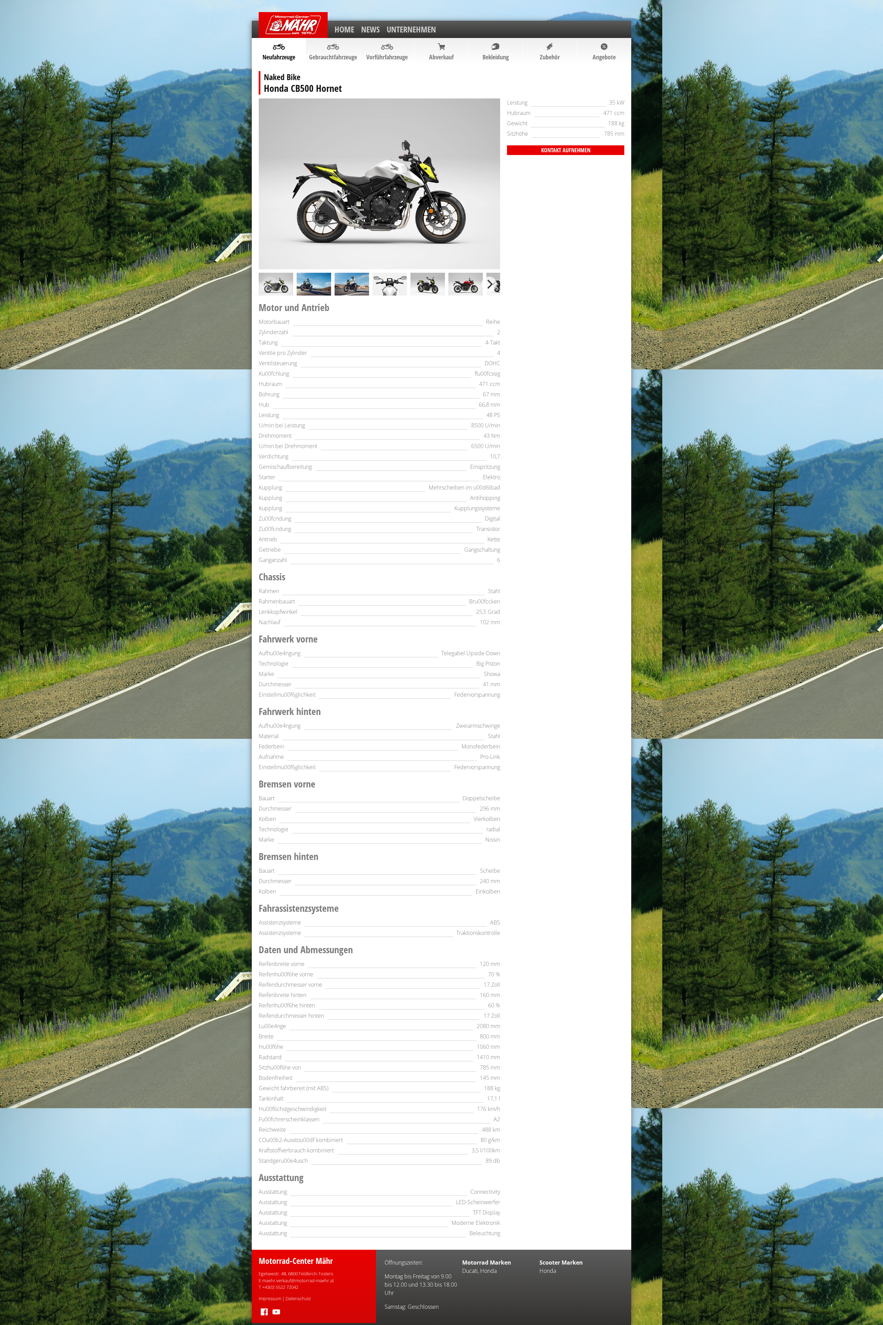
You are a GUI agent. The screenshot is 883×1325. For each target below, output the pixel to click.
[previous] (269, 284)
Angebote (604, 57)
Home (344, 29)
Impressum (270, 1298)
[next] (489, 284)
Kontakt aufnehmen (566, 150)
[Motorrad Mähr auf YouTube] (276, 1316)
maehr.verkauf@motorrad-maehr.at (298, 1280)
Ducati (470, 1271)
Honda (488, 1271)
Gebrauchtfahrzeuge (333, 57)
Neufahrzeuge (278, 57)
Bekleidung (496, 57)
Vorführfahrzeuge (387, 57)
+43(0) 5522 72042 (280, 1287)
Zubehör (550, 57)
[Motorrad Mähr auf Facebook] (264, 1316)
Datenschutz (298, 1298)
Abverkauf (441, 57)
